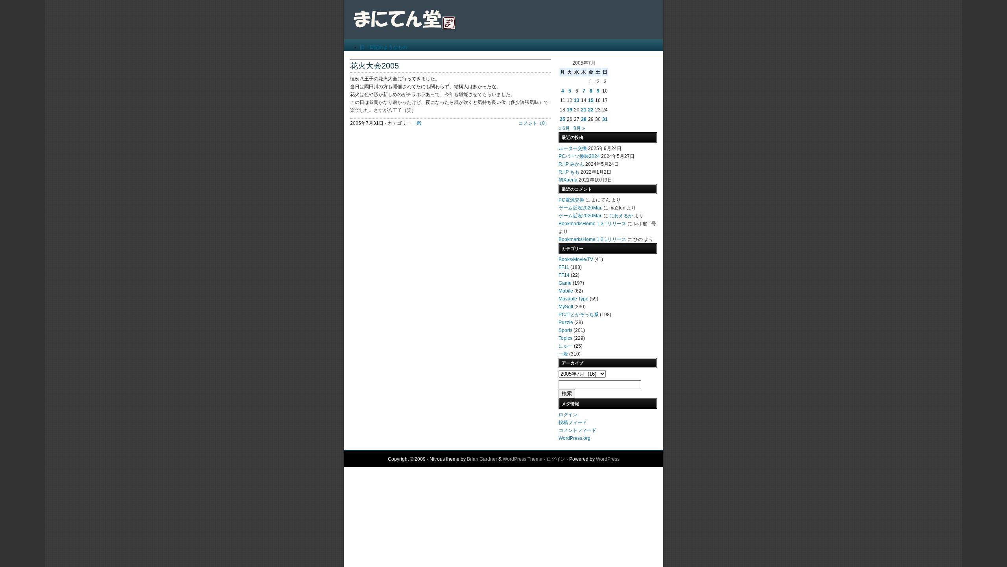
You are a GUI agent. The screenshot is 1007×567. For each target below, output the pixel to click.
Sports (565, 330)
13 (576, 100)
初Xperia (568, 180)
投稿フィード (573, 422)
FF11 (564, 267)
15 (591, 100)
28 (583, 119)
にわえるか (621, 216)
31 (605, 119)
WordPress (608, 459)
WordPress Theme (522, 459)
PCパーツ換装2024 (579, 156)
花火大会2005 (374, 65)
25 (562, 119)
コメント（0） (534, 123)
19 (569, 110)
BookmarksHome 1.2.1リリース (592, 223)
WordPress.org (574, 438)
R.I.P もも (569, 172)
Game (565, 283)
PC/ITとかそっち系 (579, 314)
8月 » (579, 128)
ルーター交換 (573, 148)
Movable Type (573, 299)
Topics (565, 338)
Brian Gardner (482, 459)
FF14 (564, 275)
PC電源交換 (571, 200)
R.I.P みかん (571, 164)
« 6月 (564, 128)
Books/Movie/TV (576, 259)
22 (591, 110)
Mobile (566, 291)
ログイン (568, 414)
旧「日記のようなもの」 (386, 47)
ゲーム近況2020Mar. (580, 208)
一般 (417, 123)
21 (583, 110)
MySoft (566, 306)
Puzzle (566, 322)
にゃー (566, 346)
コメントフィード (577, 430)
